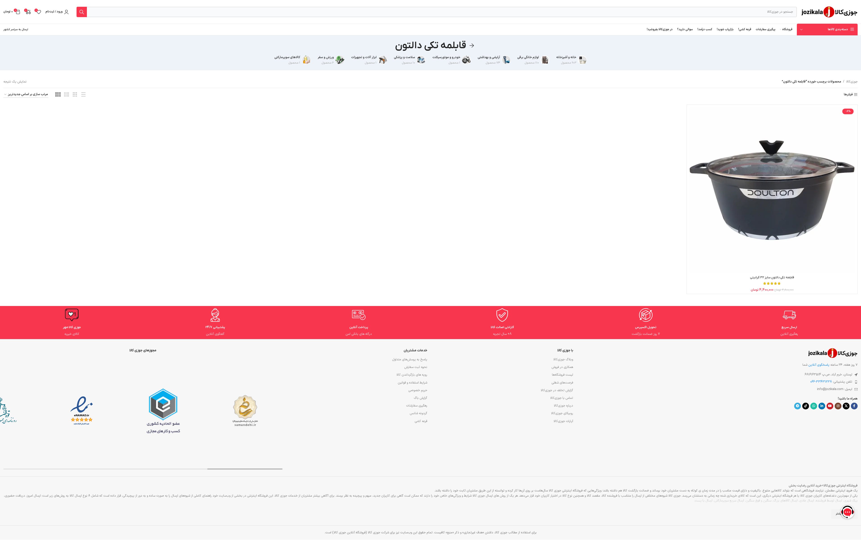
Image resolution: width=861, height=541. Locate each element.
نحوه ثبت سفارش (415, 367)
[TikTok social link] (805, 406)
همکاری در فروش (562, 367)
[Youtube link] (830, 406)
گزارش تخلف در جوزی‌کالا (557, 390)
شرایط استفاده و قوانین (412, 382)
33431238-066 (821, 381)
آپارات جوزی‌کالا (563, 421)
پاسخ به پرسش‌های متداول (409, 359)
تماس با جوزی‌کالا (561, 398)
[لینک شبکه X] (846, 406)
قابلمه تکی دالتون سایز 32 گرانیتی (772, 277)
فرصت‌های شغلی (562, 382)
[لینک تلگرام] (797, 406)
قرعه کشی (421, 421)
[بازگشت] (471, 45)
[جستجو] (82, 12)
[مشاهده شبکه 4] (66, 95)
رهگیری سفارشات (416, 405)
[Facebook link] (854, 406)
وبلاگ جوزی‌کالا (563, 359)
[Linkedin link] (821, 406)
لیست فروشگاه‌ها (562, 374)
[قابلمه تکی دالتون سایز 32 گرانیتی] (772, 190)
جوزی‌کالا (852, 81)
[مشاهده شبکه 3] (75, 95)
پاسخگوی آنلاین (818, 365)
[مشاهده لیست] (83, 95)
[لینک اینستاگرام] (838, 406)
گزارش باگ (420, 398)
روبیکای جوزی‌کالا (562, 413)
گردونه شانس (418, 413)
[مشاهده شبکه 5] (58, 95)
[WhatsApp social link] (813, 406)
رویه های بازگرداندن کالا (411, 374)
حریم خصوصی (417, 390)
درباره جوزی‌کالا (563, 405)
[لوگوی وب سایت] (829, 11)
